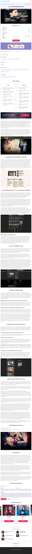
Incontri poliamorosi (4, 59)
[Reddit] (14, 545)
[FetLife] (2, 535)
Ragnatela (2, 64)
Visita (16, 40)
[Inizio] (5, 1)
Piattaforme (3, 62)
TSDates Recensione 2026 (24, 535)
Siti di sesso (7, 71)
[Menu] (30, 1)
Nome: (2, 488)
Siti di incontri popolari (11, 76)
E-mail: (17, 488)
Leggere (9, 519)
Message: (2, 492)
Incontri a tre (10, 59)
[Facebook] (1, 54)
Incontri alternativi (4, 56)
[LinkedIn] (3, 54)
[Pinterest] (7, 54)
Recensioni (14, 549)
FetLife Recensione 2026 (9, 535)
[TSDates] (17, 535)
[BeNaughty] (10, 46)
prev (14, 524)
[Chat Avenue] (2, 532)
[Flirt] (21, 46)
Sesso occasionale (3, 76)
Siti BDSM (2, 71)
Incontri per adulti (4, 67)
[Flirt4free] (2, 539)
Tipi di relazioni (3, 74)
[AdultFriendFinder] (17, 532)
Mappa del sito (19, 549)
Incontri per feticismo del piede (5, 69)
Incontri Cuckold (21, 69)
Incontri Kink (27, 69)
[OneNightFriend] (16, 46)
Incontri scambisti (16, 59)
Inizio (25, 115)
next (17, 524)
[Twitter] (5, 54)
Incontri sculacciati (14, 69)
